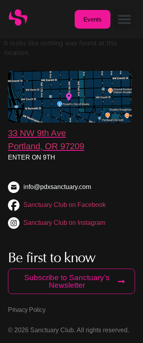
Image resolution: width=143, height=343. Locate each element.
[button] (124, 19)
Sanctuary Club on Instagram (64, 222)
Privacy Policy (26, 309)
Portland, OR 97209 (46, 146)
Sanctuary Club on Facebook (64, 204)
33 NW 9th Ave (37, 133)
